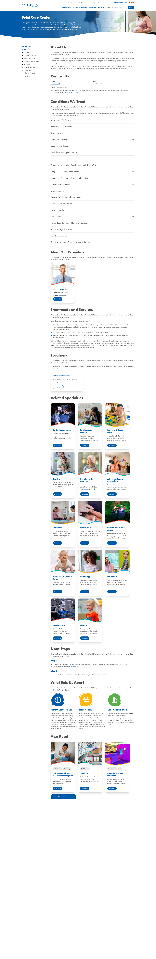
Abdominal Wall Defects (61, 120)
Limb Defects (56, 216)
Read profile (57, 299)
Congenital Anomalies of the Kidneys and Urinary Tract (74, 165)
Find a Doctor (66, 7)
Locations (92, 7)
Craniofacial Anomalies (61, 184)
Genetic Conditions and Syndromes (66, 197)
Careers (90, 3)
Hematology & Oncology (86, 480)
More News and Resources (63, 797)
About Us (27, 49)
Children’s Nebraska (61, 376)
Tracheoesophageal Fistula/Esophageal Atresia (71, 242)
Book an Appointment (104, 3)
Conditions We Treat (30, 55)
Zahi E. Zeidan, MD (60, 289)
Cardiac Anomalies (59, 139)
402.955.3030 (55, 84)
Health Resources (57, 769)
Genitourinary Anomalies (61, 203)
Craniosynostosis (58, 190)
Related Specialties (30, 67)
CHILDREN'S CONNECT (120, 3)
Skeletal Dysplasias (59, 235)
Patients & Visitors (72, 3)
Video (120, 769)
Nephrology (85, 576)
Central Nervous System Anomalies (65, 152)
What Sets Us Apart (30, 73)
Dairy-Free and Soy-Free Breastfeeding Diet (63, 774)
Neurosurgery (59, 625)
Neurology (112, 576)
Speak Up (84, 773)
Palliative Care (86, 528)
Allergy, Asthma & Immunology (115, 480)
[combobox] (119, 7)
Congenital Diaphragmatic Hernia (65, 171)
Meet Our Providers (30, 58)
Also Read (27, 76)
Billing (95, 3)
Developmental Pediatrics (86, 431)
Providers (81, 3)
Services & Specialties (80, 7)
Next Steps (27, 70)
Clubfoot (54, 158)
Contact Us (27, 52)
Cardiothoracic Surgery (63, 430)
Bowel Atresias (57, 133)
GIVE (132, 3)
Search (130, 7)
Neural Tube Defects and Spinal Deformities (69, 223)
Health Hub (101, 7)
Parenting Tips (67, 769)
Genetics (56, 479)
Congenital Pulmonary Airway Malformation (69, 178)
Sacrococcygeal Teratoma (62, 229)
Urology (83, 625)
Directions (58, 387)
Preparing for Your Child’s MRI (115, 774)
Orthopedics (58, 528)
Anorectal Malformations (61, 126)
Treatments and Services (31, 61)
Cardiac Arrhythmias (59, 146)
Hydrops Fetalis (57, 210)
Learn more (57, 445)
